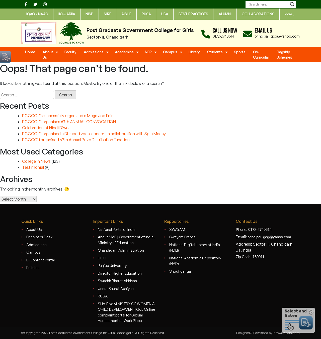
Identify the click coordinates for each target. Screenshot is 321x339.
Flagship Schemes (284, 54)
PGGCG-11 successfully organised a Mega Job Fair (67, 115)
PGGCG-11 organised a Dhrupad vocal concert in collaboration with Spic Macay (94, 133)
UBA (164, 14)
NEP (148, 52)
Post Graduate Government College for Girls (140, 30)
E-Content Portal (40, 260)
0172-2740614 (223, 36)
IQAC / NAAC (37, 14)
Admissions (94, 52)
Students (215, 52)
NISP (89, 14)
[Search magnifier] (292, 4)
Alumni (225, 14)
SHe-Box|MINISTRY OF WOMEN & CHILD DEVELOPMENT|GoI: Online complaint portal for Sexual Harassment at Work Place (126, 312)
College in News (36, 161)
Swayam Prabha (182, 237)
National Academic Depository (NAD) (195, 261)
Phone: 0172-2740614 (254, 229)
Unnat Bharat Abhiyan (116, 288)
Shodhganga (180, 271)
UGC (102, 258)
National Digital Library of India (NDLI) (194, 247)
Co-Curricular (261, 54)
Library (194, 52)
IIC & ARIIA (66, 14)
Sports (240, 52)
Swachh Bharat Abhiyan (117, 280)
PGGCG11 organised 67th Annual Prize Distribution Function (76, 139)
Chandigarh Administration (121, 250)
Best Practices (193, 14)
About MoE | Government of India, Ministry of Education (126, 240)
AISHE (126, 14)
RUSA (103, 296)
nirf (107, 14)
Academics (124, 52)
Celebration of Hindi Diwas (46, 127)
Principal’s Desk (39, 237)
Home (30, 52)
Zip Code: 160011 (250, 257)
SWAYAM (177, 229)
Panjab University (112, 265)
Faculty (70, 52)
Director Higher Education (120, 273)
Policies (33, 267)
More (289, 14)
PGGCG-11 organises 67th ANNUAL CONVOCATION (69, 121)
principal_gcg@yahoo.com (277, 36)
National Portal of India (116, 229)
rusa (146, 14)
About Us (48, 54)
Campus (170, 52)
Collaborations (258, 14)
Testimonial (33, 167)
